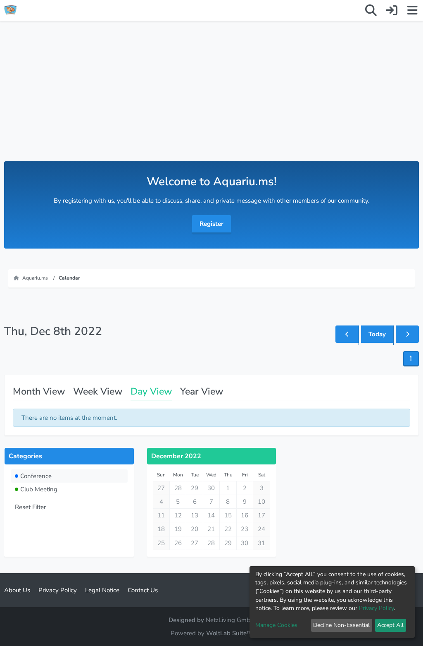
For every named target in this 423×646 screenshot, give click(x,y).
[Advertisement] (211, 99)
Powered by (211, 633)
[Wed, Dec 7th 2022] (347, 334)
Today (377, 334)
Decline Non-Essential (341, 625)
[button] (411, 358)
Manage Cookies (276, 625)
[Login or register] (391, 10)
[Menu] (412, 10)
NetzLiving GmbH (230, 620)
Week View (97, 391)
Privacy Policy (376, 608)
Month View (39, 391)
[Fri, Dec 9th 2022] (407, 334)
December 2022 (176, 456)
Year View (201, 391)
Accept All (390, 625)
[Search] (371, 10)
